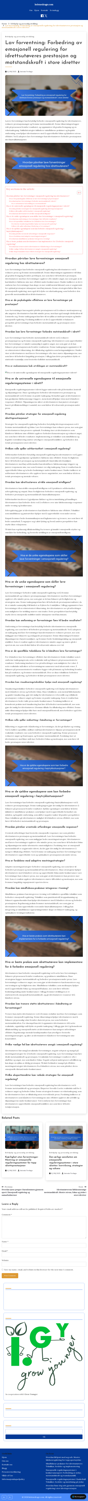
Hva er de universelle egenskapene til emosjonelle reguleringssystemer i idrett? (38, 206)
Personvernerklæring (11, 1472)
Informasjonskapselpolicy (13, 1479)
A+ (4, 1497)
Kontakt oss (7, 1464)
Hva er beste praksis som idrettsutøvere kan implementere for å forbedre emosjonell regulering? (39, 242)
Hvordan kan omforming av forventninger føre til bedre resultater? (33, 219)
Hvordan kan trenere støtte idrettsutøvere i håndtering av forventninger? (35, 247)
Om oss (5, 1461)
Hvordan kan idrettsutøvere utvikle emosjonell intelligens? (30, 214)
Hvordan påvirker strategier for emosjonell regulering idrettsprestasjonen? (36, 209)
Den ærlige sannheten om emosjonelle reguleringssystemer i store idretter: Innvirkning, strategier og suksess (66, 1163)
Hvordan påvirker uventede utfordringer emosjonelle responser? (32, 234)
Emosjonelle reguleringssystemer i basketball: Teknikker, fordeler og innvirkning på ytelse (66, 1480)
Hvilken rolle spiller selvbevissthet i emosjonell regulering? (29, 211)
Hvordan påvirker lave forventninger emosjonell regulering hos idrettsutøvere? (37, 196)
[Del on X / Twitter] (45, 15)
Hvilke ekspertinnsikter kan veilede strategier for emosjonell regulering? (35, 252)
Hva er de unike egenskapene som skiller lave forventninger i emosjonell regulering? (39, 216)
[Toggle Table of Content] (77, 193)
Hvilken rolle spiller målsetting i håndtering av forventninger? (30, 226)
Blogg (4, 1468)
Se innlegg (54, 10)
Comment (7, 1214)
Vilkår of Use (7, 1475)
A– (10, 1497)
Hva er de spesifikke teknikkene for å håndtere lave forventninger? (32, 221)
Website (5, 1260)
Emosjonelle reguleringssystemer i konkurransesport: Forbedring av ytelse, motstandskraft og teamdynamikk (63, 1473)
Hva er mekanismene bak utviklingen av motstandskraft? (28, 203)
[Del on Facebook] (42, 15)
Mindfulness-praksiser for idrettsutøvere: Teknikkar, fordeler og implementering (64, 1465)
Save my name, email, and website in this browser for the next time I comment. (38, 1270)
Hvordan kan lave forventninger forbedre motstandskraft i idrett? (32, 201)
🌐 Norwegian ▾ (78, 1497)
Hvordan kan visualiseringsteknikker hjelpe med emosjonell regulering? (34, 224)
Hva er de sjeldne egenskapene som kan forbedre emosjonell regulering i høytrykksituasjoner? (35, 230)
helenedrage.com (44, 4)
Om (30, 10)
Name (5, 1241)
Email (5, 1251)
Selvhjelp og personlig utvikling (19, 37)
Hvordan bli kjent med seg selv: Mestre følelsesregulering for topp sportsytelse (63, 1458)
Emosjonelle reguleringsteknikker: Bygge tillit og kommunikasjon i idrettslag (39, 1413)
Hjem (36, 10)
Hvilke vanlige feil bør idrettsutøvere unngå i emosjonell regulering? (33, 249)
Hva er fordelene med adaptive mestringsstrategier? (28, 236)
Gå (44, 1437)
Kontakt (44, 10)
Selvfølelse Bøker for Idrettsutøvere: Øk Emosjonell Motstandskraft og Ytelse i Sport (43, 1306)
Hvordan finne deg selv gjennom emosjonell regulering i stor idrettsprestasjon (65, 1486)
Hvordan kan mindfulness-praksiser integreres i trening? (29, 239)
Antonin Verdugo (26, 72)
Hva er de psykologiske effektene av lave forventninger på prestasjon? (34, 199)
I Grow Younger (30, 1394)
